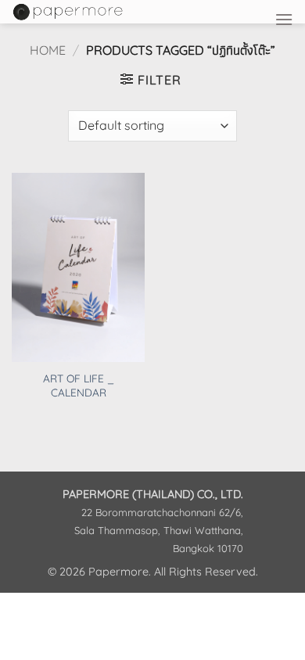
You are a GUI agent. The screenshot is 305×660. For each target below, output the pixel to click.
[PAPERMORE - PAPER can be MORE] (111, 11)
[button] (283, 19)
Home (48, 50)
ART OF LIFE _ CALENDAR (78, 385)
